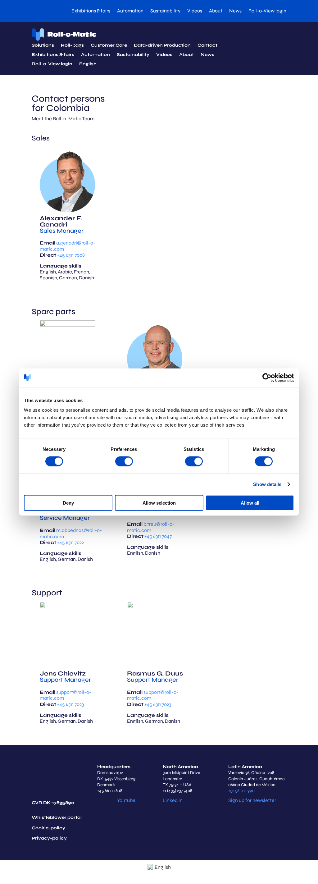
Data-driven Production (162, 45)
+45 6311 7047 (158, 536)
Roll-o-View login (267, 11)
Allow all (250, 503)
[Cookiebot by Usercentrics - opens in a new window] (267, 377)
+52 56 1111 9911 (241, 790)
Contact (207, 45)
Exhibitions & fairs (90, 11)
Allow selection (159, 503)
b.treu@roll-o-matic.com (151, 527)
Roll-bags (72, 45)
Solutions (43, 45)
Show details (267, 484)
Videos (194, 11)
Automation (130, 11)
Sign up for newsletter (252, 800)
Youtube (126, 800)
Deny (68, 503)
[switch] (124, 461)
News (235, 11)
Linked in (173, 800)
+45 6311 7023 (70, 704)
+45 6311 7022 (70, 542)
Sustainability (165, 11)
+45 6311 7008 (71, 255)
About (215, 11)
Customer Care (109, 45)
